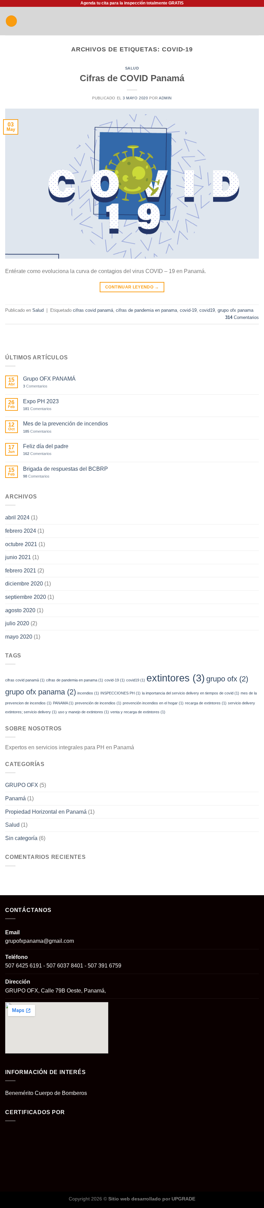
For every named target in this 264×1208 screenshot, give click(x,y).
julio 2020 (17, 623)
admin (165, 98)
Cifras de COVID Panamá (132, 78)
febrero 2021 (20, 571)
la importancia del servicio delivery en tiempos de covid (190, 693)
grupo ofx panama (235, 310)
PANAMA (63, 703)
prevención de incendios (98, 703)
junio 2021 (18, 557)
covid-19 (188, 310)
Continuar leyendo (132, 287)
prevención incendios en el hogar (153, 703)
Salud (132, 68)
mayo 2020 (18, 637)
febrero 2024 (20, 531)
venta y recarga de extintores (137, 712)
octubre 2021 (21, 544)
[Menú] (11, 21)
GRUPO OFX (21, 785)
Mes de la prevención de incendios (65, 424)
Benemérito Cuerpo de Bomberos (46, 1093)
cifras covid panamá (93, 310)
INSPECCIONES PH (120, 693)
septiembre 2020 (25, 597)
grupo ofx (227, 679)
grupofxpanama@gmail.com (39, 941)
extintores (175, 677)
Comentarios (242, 317)
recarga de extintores (206, 703)
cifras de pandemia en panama (146, 310)
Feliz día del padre (45, 446)
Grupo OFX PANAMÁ (49, 379)
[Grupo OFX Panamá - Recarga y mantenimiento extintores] (132, 21)
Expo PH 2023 (41, 401)
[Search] (256, 20)
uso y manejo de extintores (83, 712)
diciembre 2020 (24, 584)
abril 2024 (17, 517)
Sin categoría (21, 838)
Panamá (15, 798)
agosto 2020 (20, 610)
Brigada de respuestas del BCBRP (65, 469)
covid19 (207, 310)
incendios (88, 693)
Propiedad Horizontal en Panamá (46, 812)
